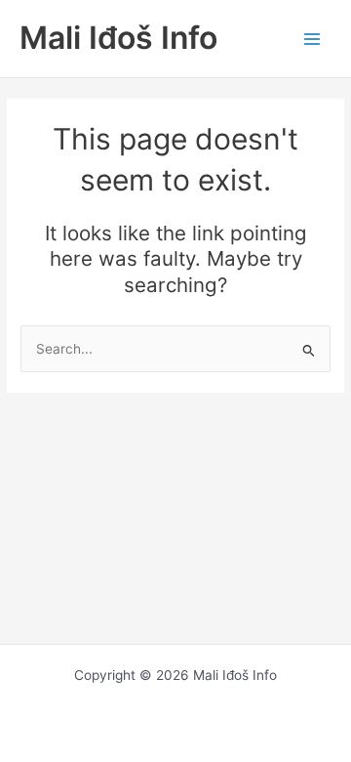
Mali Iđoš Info (118, 38)
